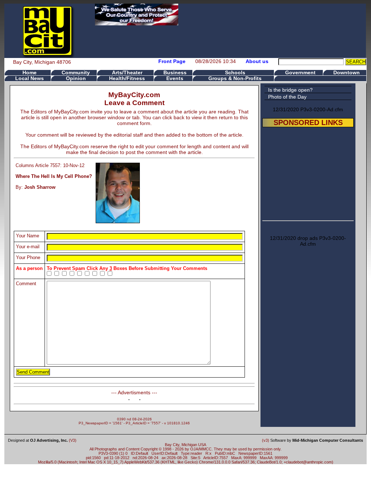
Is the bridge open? (290, 90)
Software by (316, 440)
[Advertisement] (308, 172)
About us (257, 61)
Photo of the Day (287, 97)
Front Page (172, 61)
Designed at (38, 440)
